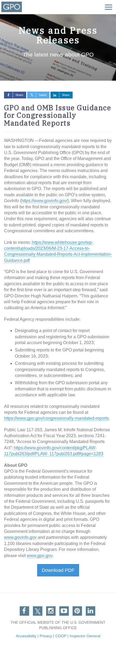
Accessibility (26, 636)
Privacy (46, 636)
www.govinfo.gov (20, 537)
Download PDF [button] (58, 570)
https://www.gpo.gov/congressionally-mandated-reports (56, 418)
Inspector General (85, 636)
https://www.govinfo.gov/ (44, 200)
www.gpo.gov (39, 555)
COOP (60, 636)
